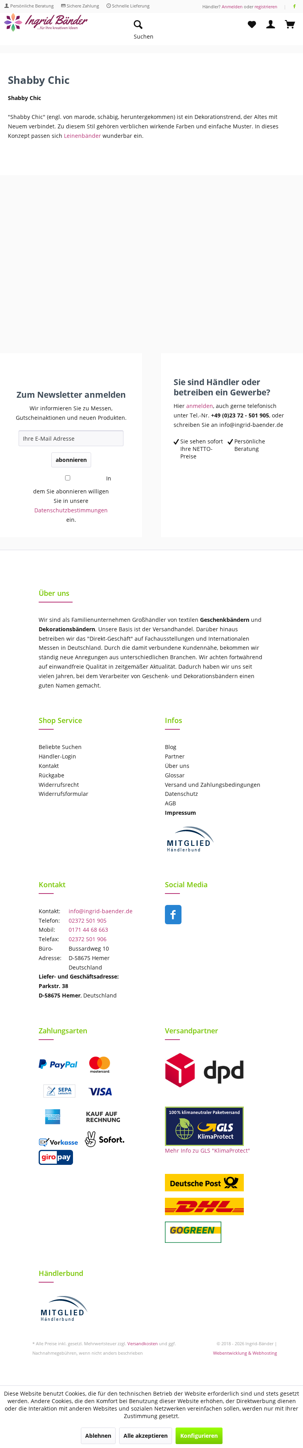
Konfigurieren (199, 1435)
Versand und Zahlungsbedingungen (212, 784)
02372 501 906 (88, 939)
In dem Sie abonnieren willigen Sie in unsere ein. (72, 499)
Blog (170, 747)
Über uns (177, 765)
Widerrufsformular (63, 793)
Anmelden (232, 6)
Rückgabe (51, 775)
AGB (170, 803)
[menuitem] (175, 25)
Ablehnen (98, 1435)
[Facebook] (294, 6)
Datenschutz (181, 793)
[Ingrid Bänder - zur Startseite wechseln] (46, 26)
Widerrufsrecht (59, 784)
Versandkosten (142, 1343)
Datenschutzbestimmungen (71, 510)
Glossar (175, 775)
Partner (175, 756)
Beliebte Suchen (60, 747)
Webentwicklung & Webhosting (245, 1353)
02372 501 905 (88, 920)
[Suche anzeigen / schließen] (138, 25)
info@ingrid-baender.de (101, 911)
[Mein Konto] (271, 25)
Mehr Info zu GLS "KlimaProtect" (207, 1150)
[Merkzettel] (252, 25)
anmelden (199, 406)
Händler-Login (57, 756)
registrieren (265, 6)
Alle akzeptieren (145, 1435)
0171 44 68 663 (88, 929)
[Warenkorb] (290, 25)
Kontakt (49, 765)
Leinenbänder (82, 135)
